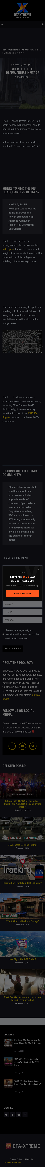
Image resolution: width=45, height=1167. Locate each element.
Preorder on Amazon (22, 593)
